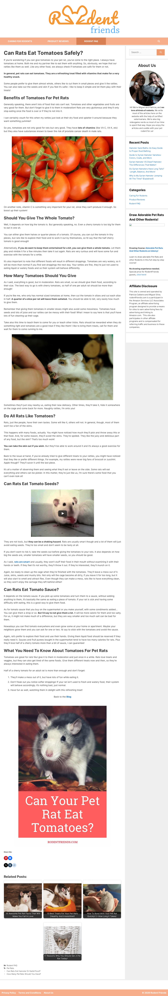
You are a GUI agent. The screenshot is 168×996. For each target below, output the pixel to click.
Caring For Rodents (20, 41)
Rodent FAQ (91, 41)
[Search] (161, 52)
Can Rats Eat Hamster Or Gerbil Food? (23, 971)
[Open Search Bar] (158, 41)
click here (141, 274)
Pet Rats (10, 968)
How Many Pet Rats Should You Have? (24, 974)
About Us (48, 992)
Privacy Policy (9, 992)
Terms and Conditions (29, 992)
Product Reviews (58, 41)
